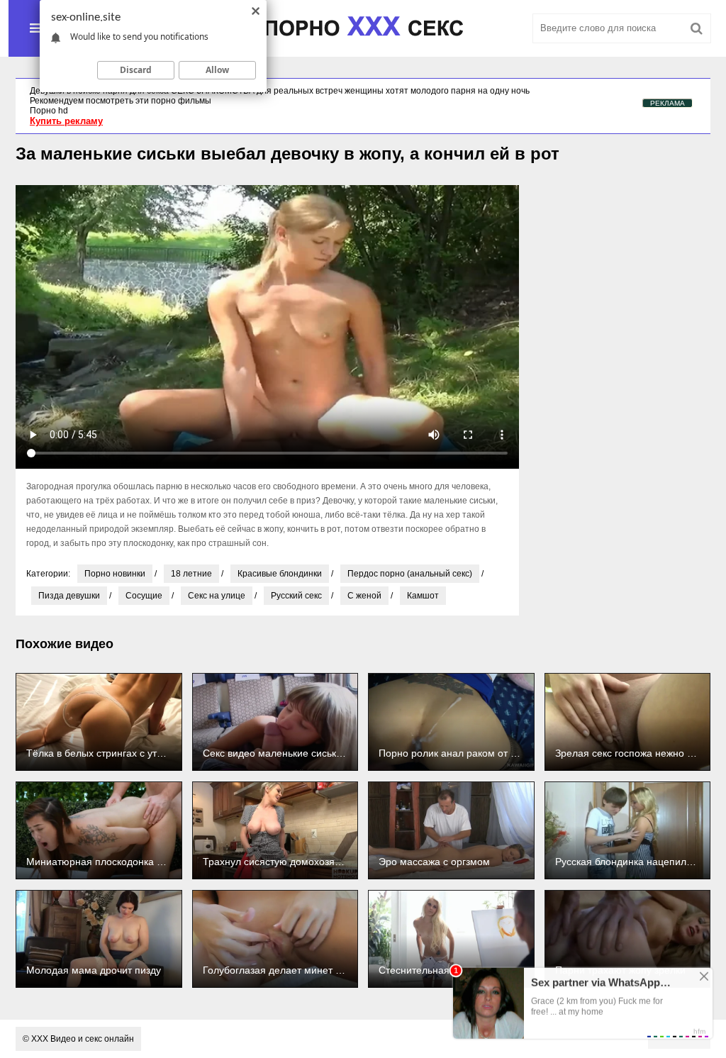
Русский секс (296, 596)
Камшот (423, 596)
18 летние (191, 574)
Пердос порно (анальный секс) (409, 574)
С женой (364, 596)
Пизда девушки (69, 596)
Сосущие (143, 596)
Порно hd (49, 111)
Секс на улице (216, 596)
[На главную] (363, 28)
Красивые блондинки (280, 574)
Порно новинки (114, 574)
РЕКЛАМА (667, 103)
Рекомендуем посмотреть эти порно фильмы (120, 101)
